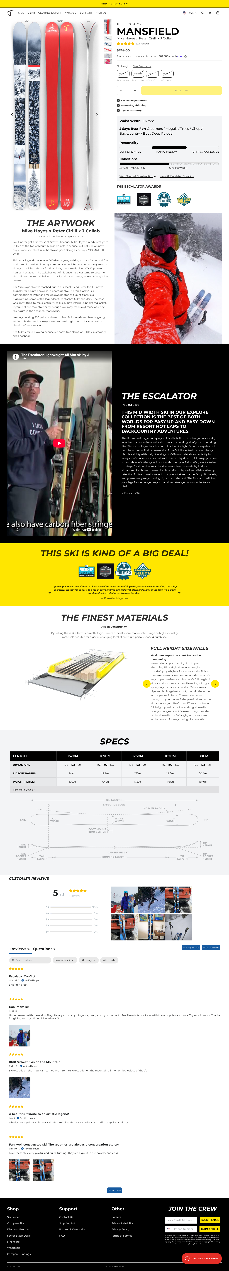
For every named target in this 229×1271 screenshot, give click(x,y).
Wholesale (13, 1247)
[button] (72, 907)
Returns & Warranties (72, 1229)
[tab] (44, 949)
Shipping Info (67, 1223)
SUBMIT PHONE (210, 1229)
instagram (99, 332)
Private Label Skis (122, 1223)
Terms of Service (121, 1235)
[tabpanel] (114, 1077)
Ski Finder (13, 1217)
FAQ (62, 1235)
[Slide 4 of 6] (108, 50)
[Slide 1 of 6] (108, 27)
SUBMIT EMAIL (210, 1220)
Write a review (211, 947)
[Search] (202, 13)
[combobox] (168, 1229)
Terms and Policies (114, 1266)
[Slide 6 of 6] (108, 61)
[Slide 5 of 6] (108, 56)
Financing (13, 1241)
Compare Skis (16, 1223)
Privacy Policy (120, 1229)
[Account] (210, 13)
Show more (114, 1190)
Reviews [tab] (20, 949)
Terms (202, 1244)
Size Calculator (142, 66)
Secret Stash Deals (19, 1235)
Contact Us (66, 1217)
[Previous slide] (11, 115)
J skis (18, 1266)
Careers (116, 1217)
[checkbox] (109, 960)
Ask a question (191, 947)
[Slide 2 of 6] (108, 38)
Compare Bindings (19, 1254)
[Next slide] (98, 115)
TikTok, (88, 332)
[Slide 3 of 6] (108, 44)
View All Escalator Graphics (177, 176)
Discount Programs (19, 1229)
